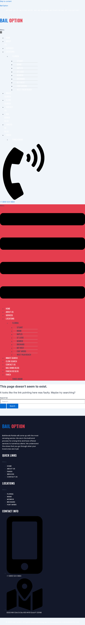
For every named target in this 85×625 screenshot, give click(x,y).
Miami (19, 64)
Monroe (20, 75)
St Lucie (20, 71)
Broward (21, 78)
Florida (15, 56)
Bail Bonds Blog (7, 117)
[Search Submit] (3, 406)
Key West (21, 82)
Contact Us (8, 108)
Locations (10, 51)
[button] (1, 31)
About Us (7, 42)
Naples (20, 67)
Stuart (20, 60)
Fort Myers (22, 85)
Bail (11, 20)
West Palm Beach (24, 89)
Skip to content (6, 1)
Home (8, 37)
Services (10, 48)
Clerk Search (7, 101)
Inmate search (7, 94)
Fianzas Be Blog (12, 371)
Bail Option (4, 6)
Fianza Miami (17, 139)
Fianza (8, 134)
